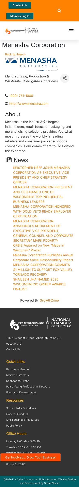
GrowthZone (49, 300)
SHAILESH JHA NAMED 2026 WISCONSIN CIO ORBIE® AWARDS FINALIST (39, 284)
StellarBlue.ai (51, 483)
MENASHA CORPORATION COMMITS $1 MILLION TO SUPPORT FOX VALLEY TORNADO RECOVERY (43, 269)
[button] (59, 10)
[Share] (64, 78)
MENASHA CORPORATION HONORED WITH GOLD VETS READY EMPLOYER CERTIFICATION (42, 211)
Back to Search (15, 54)
